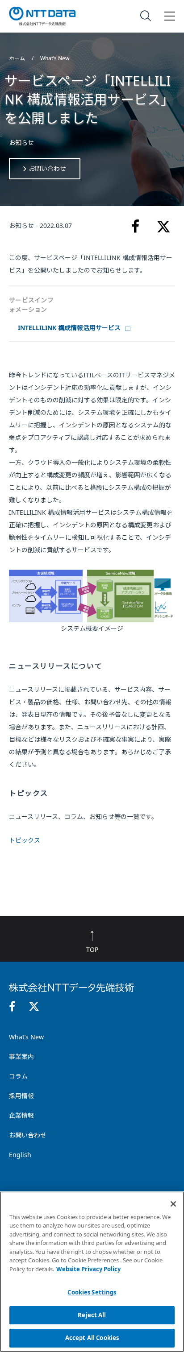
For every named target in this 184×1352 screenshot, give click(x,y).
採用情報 (21, 1096)
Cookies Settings (91, 1292)
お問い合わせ (47, 168)
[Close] (173, 1204)
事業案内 (21, 1056)
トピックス (24, 840)
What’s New (54, 58)
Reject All (92, 1315)
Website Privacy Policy (88, 1269)
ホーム (17, 58)
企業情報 (21, 1115)
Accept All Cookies (92, 1338)
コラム (18, 1076)
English (20, 1154)
